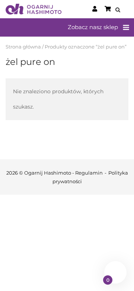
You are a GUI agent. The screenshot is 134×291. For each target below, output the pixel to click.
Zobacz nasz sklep (93, 27)
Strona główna (23, 47)
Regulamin (89, 173)
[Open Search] (118, 10)
